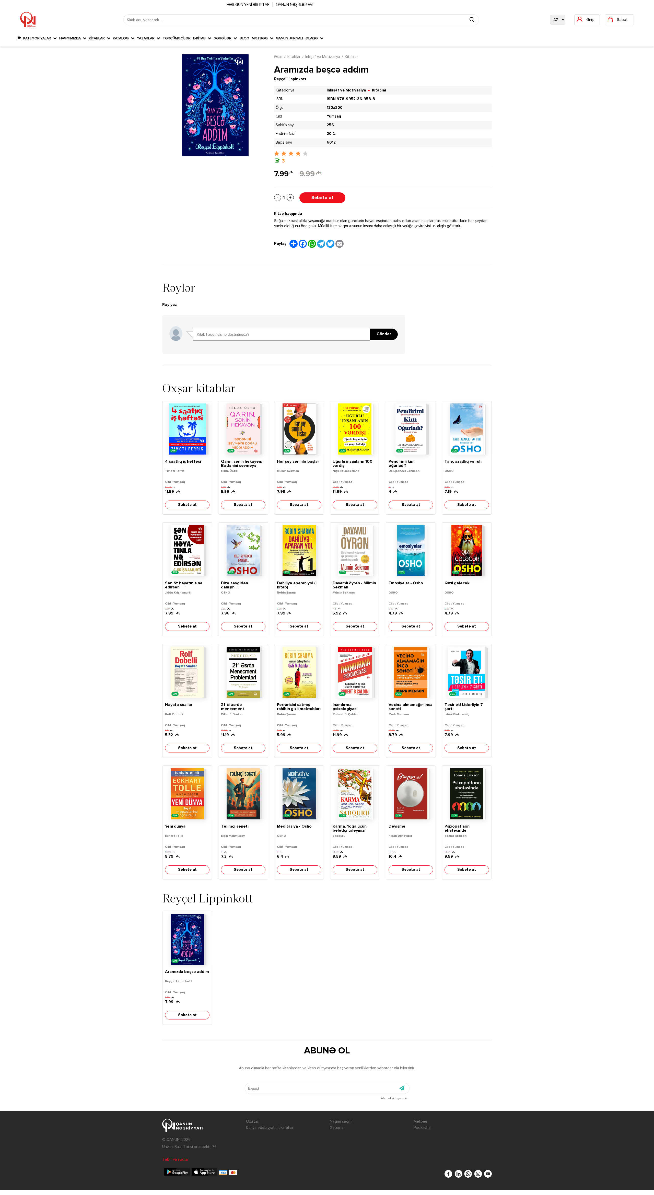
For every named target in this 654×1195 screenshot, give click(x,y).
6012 (331, 142)
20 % (331, 134)
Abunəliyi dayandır (394, 1098)
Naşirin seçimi (341, 1121)
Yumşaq (334, 116)
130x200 (335, 108)
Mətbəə (261, 38)
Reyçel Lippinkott (290, 79)
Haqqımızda (71, 38)
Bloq (244, 38)
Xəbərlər (337, 1128)
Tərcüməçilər (177, 38)
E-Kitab (200, 38)
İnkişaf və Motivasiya (322, 57)
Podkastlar (423, 1128)
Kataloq (122, 38)
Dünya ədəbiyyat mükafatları (270, 1128)
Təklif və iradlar (175, 1160)
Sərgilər (223, 38)
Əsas (278, 57)
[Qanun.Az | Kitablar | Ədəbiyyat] (28, 19)
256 (330, 125)
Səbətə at (322, 197)
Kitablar (98, 38)
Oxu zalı (252, 1121)
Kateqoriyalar (37, 38)
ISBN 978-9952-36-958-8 (351, 99)
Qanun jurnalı (289, 38)
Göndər (384, 334)
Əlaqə (313, 38)
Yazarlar (147, 38)
